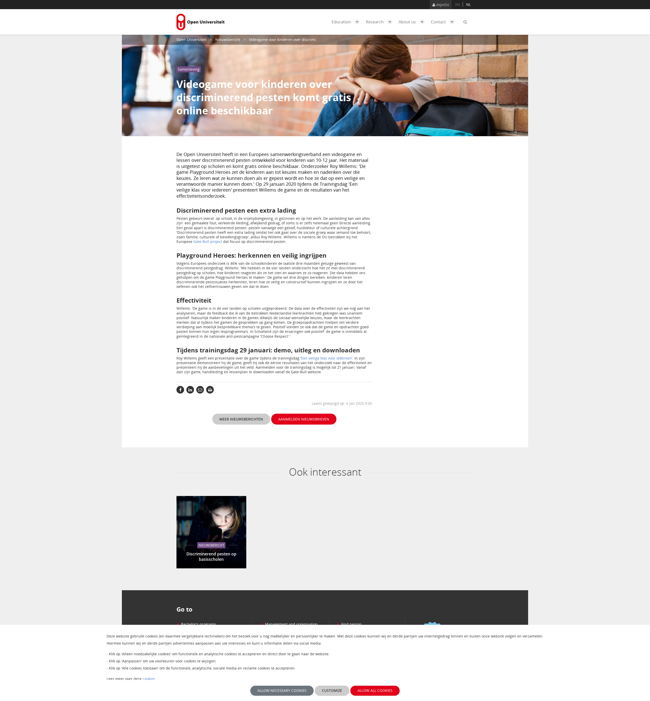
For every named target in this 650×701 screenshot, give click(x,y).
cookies (149, 678)
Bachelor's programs (196, 624)
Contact (439, 22)
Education (342, 22)
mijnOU (442, 4)
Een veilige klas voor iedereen (326, 358)
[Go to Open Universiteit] (200, 22)
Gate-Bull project (207, 241)
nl (468, 4)
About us (408, 22)
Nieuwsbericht (227, 39)
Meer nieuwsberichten (241, 419)
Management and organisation (289, 624)
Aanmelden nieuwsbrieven (303, 419)
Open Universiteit (191, 39)
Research (375, 22)
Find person (349, 624)
